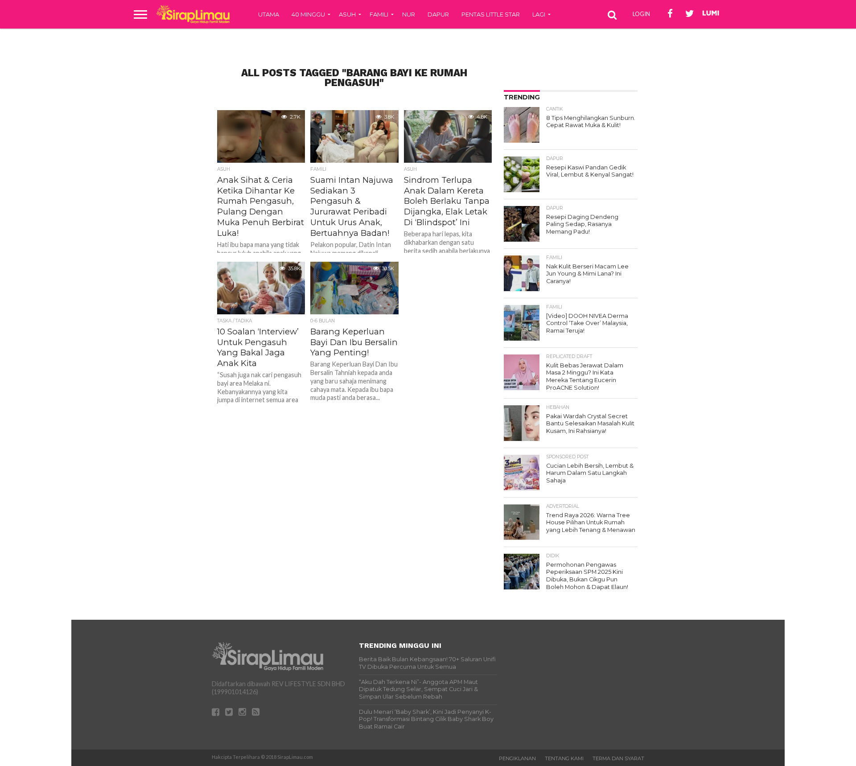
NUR (408, 14)
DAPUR (438, 14)
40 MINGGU (308, 14)
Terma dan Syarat (618, 758)
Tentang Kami (564, 758)
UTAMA (268, 14)
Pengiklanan (517, 758)
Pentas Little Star (490, 14)
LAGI (538, 14)
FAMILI (379, 14)
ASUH (347, 14)
